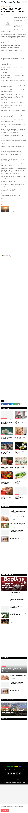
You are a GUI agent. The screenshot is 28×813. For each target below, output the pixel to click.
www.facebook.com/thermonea (8, 256)
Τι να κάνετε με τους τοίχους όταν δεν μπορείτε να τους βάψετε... (19, 421)
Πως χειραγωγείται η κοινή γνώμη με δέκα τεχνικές (19, 497)
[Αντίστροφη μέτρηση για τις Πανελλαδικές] (5, 608)
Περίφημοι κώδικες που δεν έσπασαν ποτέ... (20, 466)
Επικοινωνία (13, 779)
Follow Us (19, 779)
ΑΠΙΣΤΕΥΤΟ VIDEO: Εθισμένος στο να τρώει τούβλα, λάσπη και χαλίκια (18, 593)
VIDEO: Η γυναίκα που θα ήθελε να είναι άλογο (17, 600)
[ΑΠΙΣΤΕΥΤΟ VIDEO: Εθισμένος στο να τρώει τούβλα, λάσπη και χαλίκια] (5, 594)
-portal (5, 204)
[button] (2, 2)
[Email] (18, 404)
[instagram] (17, 773)
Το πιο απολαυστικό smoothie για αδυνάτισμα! (7, 466)
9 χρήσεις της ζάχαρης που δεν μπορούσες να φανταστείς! (17, 531)
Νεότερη (4, 503)
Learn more (3, 807)
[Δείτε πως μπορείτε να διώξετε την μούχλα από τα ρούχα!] (5, 615)
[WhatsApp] (15, 404)
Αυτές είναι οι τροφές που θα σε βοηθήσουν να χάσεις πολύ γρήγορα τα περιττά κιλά (7, 421)
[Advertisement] (11, 231)
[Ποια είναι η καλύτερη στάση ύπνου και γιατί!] (5, 518)
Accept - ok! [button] (5, 810)
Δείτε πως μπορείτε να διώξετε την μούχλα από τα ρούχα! (18, 614)
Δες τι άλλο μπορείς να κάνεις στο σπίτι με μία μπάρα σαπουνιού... (6, 437)
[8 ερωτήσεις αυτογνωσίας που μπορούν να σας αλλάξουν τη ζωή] (5, 512)
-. (6, 255)
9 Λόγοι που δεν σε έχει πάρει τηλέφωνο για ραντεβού (6, 497)
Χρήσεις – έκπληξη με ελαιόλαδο (20, 451)
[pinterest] (20, 773)
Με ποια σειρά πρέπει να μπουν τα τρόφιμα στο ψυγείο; (17, 538)
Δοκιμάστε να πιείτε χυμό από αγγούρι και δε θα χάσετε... (21, 481)
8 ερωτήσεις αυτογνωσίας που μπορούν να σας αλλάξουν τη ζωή (17, 510)
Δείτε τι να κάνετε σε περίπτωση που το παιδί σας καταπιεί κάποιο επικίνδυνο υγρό (17, 524)
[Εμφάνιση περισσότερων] (21, 404)
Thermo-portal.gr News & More (18, 782)
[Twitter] (12, 404)
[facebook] (8, 773)
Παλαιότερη (23, 503)
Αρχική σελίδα (4, 6)
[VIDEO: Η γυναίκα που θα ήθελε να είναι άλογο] (5, 601)
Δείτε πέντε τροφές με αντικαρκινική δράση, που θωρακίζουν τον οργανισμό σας (7, 481)
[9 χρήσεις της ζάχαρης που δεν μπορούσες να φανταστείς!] (5, 532)
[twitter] (11, 773)
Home (8, 779)
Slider (10, 6)
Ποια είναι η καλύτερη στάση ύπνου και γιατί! (18, 517)
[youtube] (14, 773)
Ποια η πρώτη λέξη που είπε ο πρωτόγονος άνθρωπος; (6, 452)
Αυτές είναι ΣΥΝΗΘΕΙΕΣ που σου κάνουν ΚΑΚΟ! (20, 436)
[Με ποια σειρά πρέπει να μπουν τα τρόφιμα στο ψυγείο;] (5, 539)
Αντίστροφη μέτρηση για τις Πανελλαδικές (16, 607)
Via (2, 201)
